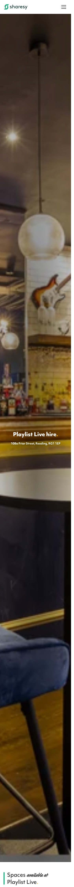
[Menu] (63, 7)
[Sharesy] (16, 7)
